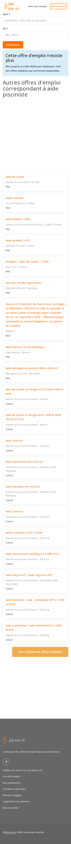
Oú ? (5, 28)
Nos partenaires (12, 782)
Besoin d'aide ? (11, 807)
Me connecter (58, 6)
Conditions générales (14, 789)
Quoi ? (6, 14)
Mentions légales (12, 795)
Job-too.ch (10, 832)
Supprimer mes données (16, 801)
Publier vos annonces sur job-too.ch (22, 770)
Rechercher (13, 44)
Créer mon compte (37, 6)
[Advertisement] (35, 134)
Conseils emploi (11, 776)
